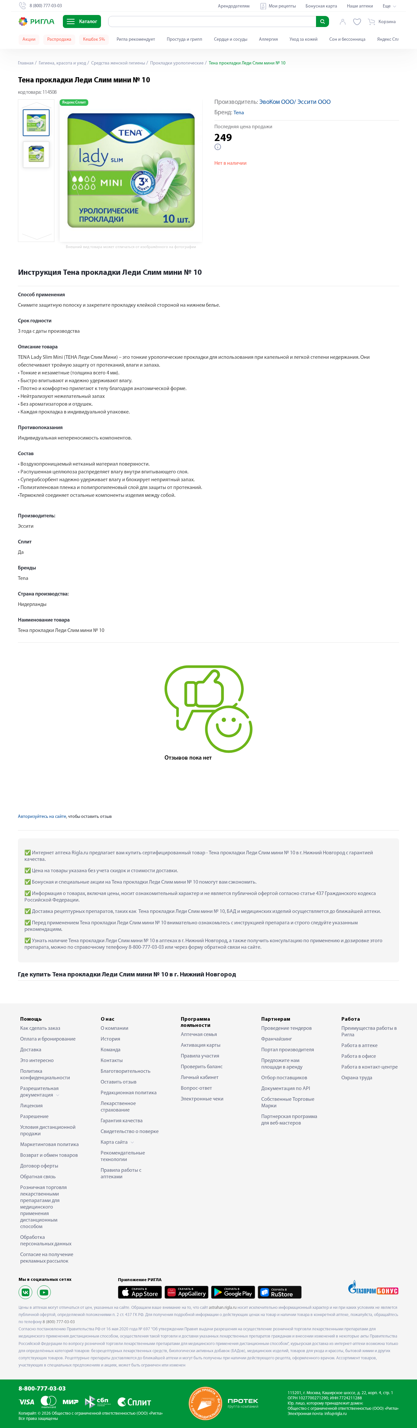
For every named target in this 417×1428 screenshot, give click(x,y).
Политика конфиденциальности (45, 1075)
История (110, 1039)
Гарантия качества (122, 1121)
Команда (111, 1050)
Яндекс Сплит (390, 39)
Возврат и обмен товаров (49, 1155)
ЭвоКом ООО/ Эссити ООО (295, 102)
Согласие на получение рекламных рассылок (46, 1258)
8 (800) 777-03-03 (59, 1322)
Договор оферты (39, 1166)
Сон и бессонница (347, 39)
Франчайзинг (276, 1039)
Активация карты (201, 1045)
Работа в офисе (358, 1056)
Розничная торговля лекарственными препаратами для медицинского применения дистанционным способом (43, 1207)
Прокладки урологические (176, 63)
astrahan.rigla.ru (223, 1308)
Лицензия (31, 1106)
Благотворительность (126, 1071)
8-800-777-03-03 (42, 1389)
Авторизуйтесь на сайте (42, 816)
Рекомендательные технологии (123, 1156)
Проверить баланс (202, 1067)
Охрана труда (356, 1078)
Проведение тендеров (286, 1028)
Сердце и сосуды (230, 39)
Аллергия (268, 39)
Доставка (30, 1050)
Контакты (112, 1060)
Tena (239, 113)
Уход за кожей (304, 39)
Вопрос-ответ (196, 1088)
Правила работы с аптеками (121, 1174)
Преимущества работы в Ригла (369, 1032)
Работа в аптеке (359, 1045)
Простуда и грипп (184, 39)
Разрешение (34, 1116)
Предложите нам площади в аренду (282, 1064)
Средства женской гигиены (117, 63)
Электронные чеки (202, 1099)
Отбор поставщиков (284, 1078)
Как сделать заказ (40, 1028)
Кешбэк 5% (94, 39)
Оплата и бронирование (48, 1039)
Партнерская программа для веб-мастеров (289, 1120)
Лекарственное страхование (118, 1107)
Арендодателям (234, 6)
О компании (114, 1028)
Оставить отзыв (119, 1082)
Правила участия (200, 1056)
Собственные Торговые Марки (287, 1103)
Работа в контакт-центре (369, 1067)
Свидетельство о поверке (130, 1131)
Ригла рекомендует (136, 39)
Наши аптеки (360, 6)
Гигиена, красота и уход (62, 63)
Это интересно (37, 1060)
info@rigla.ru (335, 1414)
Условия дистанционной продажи (48, 1131)
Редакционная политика (129, 1093)
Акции (29, 39)
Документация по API (285, 1088)
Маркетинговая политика (49, 1144)
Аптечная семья (199, 1034)
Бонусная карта (321, 6)
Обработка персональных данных (45, 1241)
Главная (26, 63)
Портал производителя (287, 1050)
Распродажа (59, 39)
